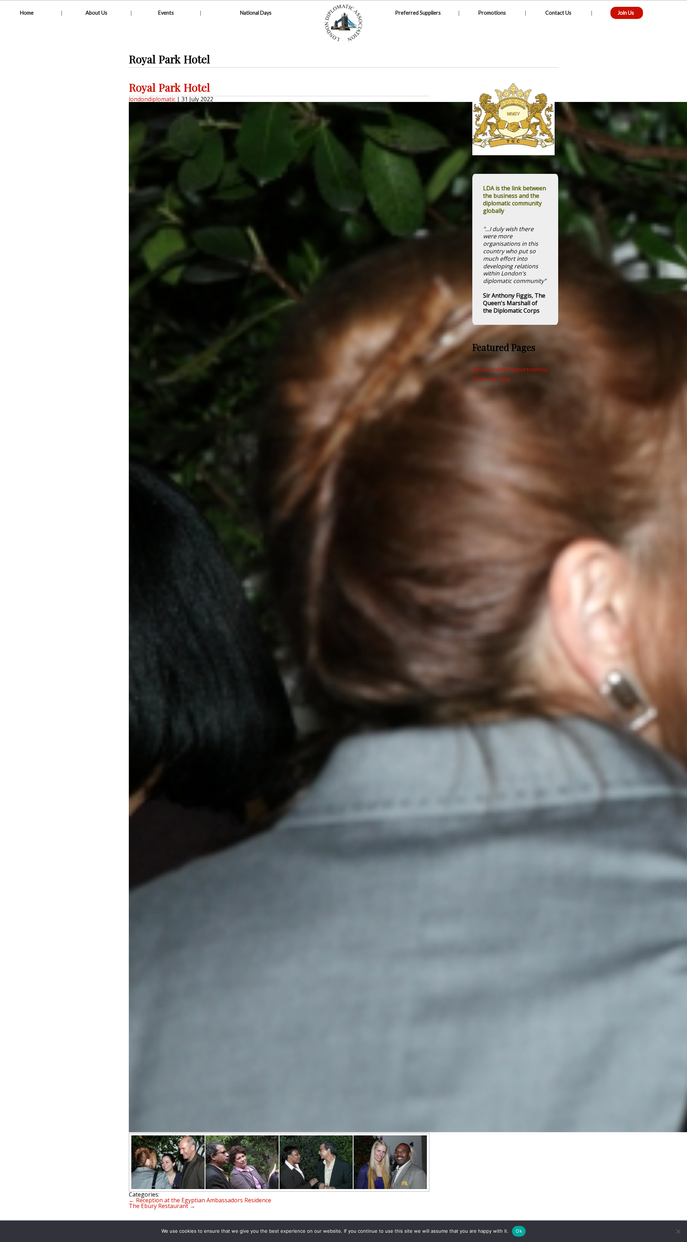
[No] (678, 1231)
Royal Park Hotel (169, 87)
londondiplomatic (152, 99)
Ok (519, 1231)
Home (27, 13)
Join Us (626, 13)
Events (166, 13)
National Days (256, 13)
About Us (96, 13)
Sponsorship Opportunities (509, 369)
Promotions (492, 13)
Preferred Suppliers (418, 13)
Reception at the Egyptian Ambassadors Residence (200, 1200)
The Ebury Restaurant (162, 1206)
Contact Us (558, 13)
